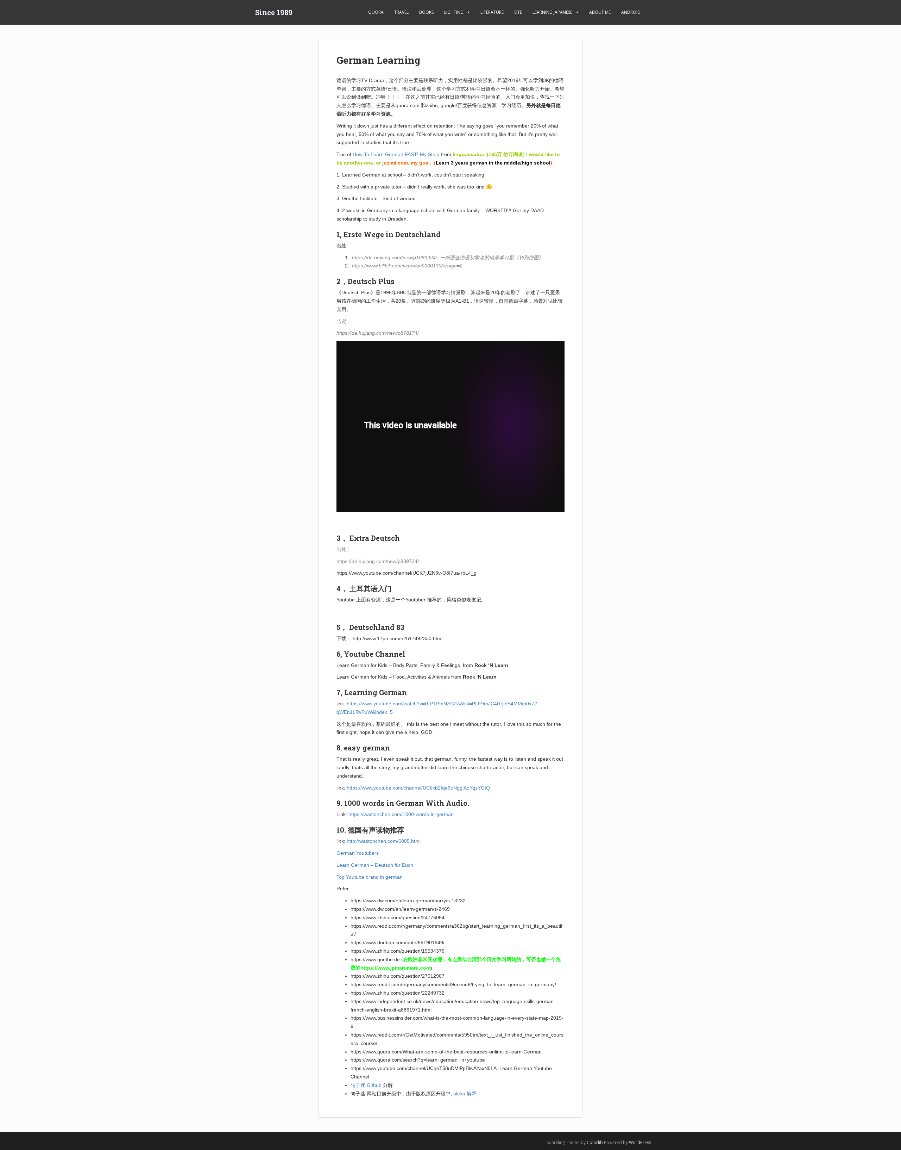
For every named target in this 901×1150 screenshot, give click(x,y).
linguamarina (468, 154)
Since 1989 (273, 12)
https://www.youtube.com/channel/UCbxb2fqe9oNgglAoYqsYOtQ (418, 788)
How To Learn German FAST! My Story (396, 154)
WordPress (640, 1142)
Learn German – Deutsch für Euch (374, 865)
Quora (376, 12)
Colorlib (595, 1142)
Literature (492, 12)
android (631, 12)
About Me (600, 12)
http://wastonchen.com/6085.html (384, 841)
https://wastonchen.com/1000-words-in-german (401, 814)
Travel (401, 12)
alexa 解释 (465, 1093)
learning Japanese (552, 12)
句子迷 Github (366, 1085)
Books (426, 12)
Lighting (454, 12)
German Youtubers (357, 853)
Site (518, 12)
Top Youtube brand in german (369, 877)
